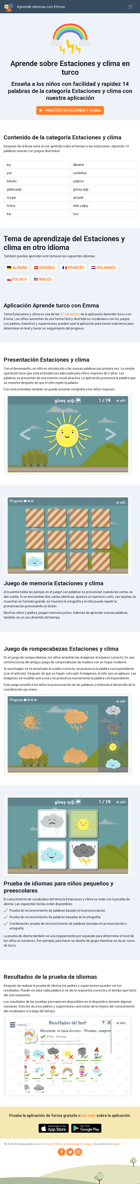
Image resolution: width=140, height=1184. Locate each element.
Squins (117, 1144)
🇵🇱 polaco (17, 279)
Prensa (48, 1144)
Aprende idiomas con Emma (41, 6)
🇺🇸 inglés (43, 279)
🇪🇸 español (44, 267)
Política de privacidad (66, 1144)
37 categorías (70, 314)
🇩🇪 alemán (17, 267)
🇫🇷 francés (73, 267)
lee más (88, 1115)
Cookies (86, 1144)
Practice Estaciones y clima (72, 110)
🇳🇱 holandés (103, 267)
